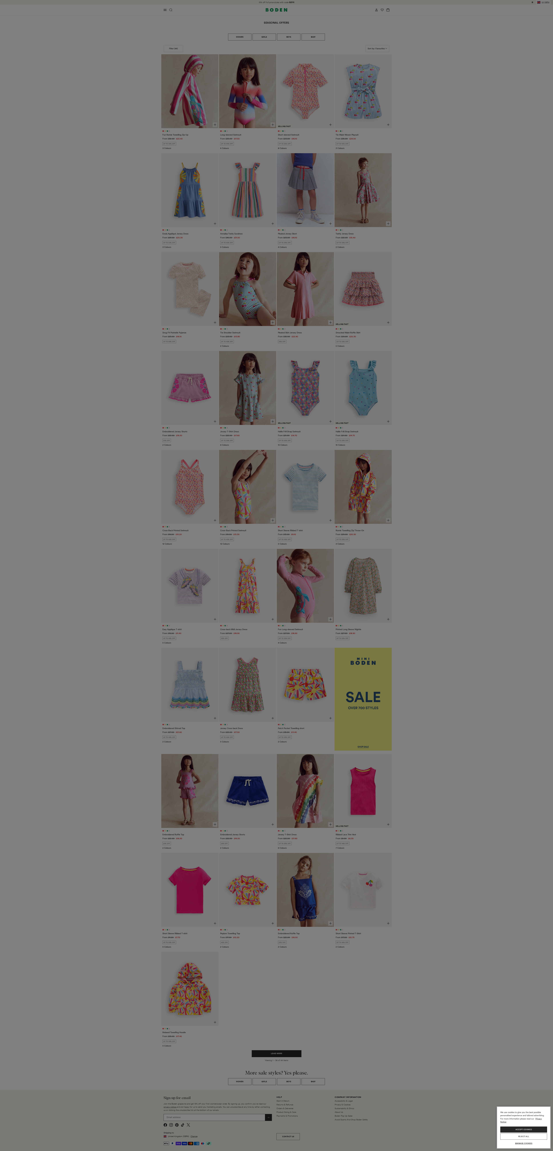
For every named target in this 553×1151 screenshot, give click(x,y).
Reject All (523, 1136)
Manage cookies (523, 1143)
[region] (524, 1127)
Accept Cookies (524, 1130)
